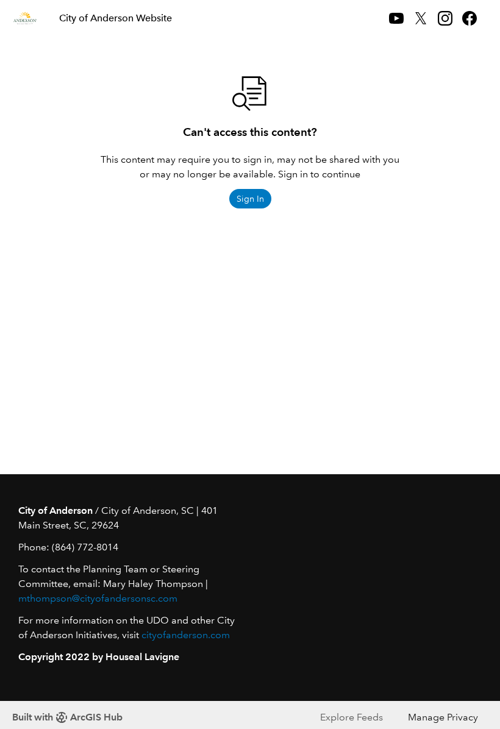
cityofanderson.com (185, 635)
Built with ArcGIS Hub (67, 717)
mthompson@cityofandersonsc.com (97, 598)
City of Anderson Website (115, 18)
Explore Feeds (351, 717)
